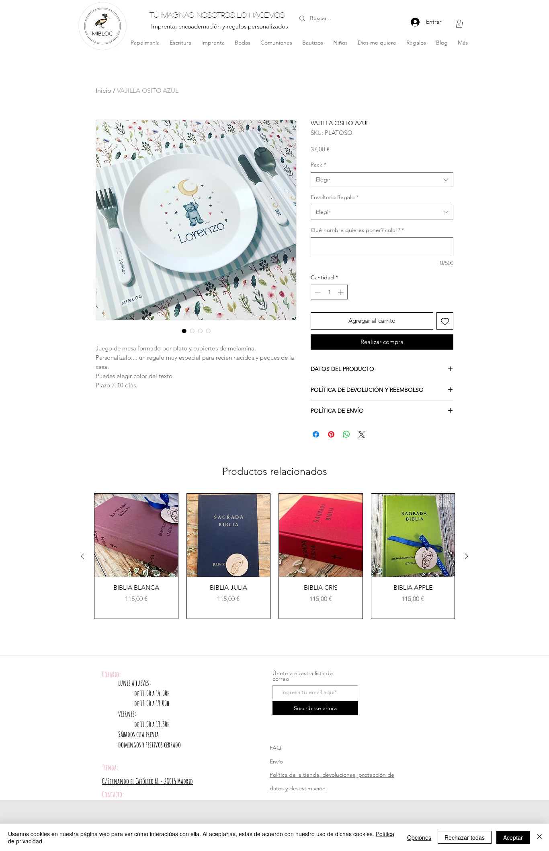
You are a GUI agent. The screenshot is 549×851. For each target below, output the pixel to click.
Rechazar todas (465, 837)
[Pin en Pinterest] (331, 434)
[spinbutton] (329, 292)
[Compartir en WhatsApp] (346, 434)
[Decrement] (317, 292)
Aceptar (513, 837)
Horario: (111, 674)
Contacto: (113, 794)
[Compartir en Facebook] (316, 434)
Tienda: (110, 767)
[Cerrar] (539, 837)
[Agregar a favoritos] (445, 321)
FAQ (275, 747)
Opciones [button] (419, 837)
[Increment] (341, 292)
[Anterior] (82, 556)
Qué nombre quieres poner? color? (357, 230)
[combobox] (382, 179)
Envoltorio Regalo (334, 197)
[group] (274, 556)
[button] (459, 24)
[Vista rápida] (136, 535)
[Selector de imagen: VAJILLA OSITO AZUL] (184, 331)
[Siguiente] (466, 556)
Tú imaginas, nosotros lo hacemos (217, 14)
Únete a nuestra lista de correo (302, 676)
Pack (318, 164)
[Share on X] (362, 434)
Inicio (103, 90)
